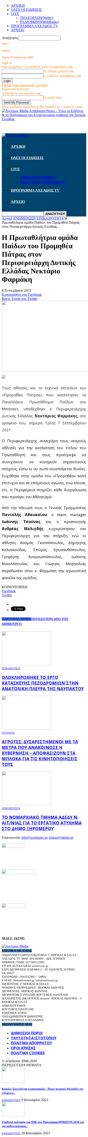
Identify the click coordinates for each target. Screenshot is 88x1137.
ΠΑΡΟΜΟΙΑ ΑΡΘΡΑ (16, 619)
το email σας (52, 97)
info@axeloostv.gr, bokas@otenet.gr (47, 837)
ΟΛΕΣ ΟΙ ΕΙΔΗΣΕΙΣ (26, 10)
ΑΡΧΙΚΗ (18, 5)
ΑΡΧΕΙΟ (17, 30)
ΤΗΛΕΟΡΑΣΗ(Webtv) (36, 18)
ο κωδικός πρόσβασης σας (62, 76)
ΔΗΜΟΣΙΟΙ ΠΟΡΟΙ (27, 1033)
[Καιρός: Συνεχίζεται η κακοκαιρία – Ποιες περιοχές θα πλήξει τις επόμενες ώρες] (13, 1082)
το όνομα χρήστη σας (59, 71)
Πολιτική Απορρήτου (31, 1043)
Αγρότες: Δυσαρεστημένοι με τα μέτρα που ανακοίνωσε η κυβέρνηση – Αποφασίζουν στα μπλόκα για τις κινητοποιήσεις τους (40, 753)
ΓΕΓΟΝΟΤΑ (8, 732)
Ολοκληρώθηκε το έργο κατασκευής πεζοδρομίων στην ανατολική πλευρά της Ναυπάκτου (43, 682)
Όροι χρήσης (23, 1047)
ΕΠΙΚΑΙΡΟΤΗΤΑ (11, 668)
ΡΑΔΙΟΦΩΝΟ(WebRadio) (39, 22)
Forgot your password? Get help (25, 85)
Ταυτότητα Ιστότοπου (33, 1038)
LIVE (15, 14)
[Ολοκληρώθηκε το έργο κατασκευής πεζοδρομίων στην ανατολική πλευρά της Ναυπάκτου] (26, 664)
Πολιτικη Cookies (28, 1052)
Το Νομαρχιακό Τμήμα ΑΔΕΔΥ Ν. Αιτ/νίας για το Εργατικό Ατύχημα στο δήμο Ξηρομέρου (42, 822)
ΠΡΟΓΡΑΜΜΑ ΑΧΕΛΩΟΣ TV (34, 26)
